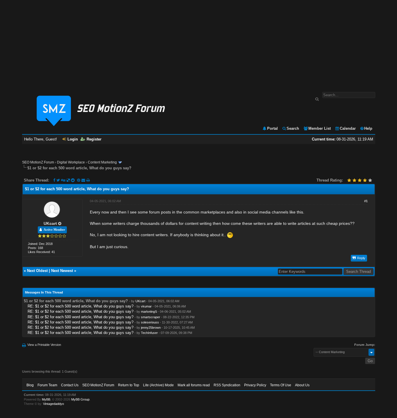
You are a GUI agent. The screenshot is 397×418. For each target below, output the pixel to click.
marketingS (149, 311)
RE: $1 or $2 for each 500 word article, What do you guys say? (80, 306)
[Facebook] (54, 180)
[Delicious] (68, 180)
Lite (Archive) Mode (158, 385)
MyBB (46, 399)
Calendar (348, 128)
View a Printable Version (44, 344)
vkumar (146, 306)
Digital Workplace (71, 162)
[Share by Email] (83, 180)
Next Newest (62, 270)
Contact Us (69, 385)
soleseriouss (150, 322)
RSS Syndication (227, 385)
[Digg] (63, 180)
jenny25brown (151, 327)
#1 (366, 201)
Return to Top (128, 385)
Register (94, 139)
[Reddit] (73, 180)
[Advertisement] (198, 43)
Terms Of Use (280, 385)
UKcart (50, 223)
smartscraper (150, 317)
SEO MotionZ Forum (38, 162)
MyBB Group (80, 399)
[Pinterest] (79, 180)
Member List (319, 128)
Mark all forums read (194, 385)
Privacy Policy (255, 385)
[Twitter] (58, 180)
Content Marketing (102, 162)
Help (368, 128)
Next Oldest (37, 270)
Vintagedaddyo (53, 403)
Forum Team (47, 385)
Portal (272, 128)
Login (72, 139)
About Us (302, 385)
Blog (30, 385)
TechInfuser (149, 333)
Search (293, 128)
